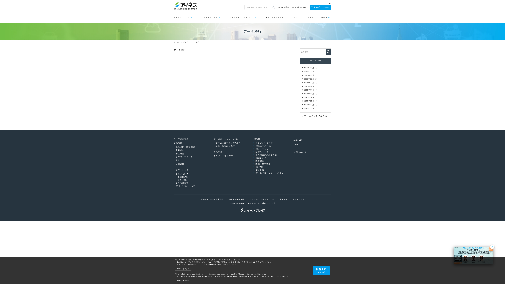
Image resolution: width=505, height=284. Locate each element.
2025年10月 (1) (310, 93)
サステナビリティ (182, 170)
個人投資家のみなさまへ (267, 154)
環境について (182, 174)
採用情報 (285, 7)
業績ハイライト (263, 151)
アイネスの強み (181, 138)
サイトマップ (298, 199)
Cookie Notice (183, 281)
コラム (295, 17)
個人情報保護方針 (236, 199)
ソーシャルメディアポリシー (262, 199)
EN (330, 3)
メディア (184, 42)
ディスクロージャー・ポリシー (271, 173)
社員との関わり (183, 180)
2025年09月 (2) (310, 97)
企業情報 (178, 142)
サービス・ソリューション (226, 138)
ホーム (176, 42)
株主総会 (260, 160)
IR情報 (257, 138)
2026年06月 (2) (310, 75)
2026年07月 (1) (310, 71)
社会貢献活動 (182, 177)
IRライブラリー (263, 148)
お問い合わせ (301, 7)
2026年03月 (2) (310, 79)
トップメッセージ (264, 142)
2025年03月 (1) (310, 104)
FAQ (296, 144)
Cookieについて (183, 269)
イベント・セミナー (275, 17)
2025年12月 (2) (310, 86)
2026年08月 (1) (310, 68)
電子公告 (260, 170)
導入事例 (218, 151)
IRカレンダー (262, 157)
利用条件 (283, 199)
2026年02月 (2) (310, 82)
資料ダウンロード (322, 7)
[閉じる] (492, 247)
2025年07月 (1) (310, 101)
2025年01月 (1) (310, 108)
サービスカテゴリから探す (228, 142)
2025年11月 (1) (310, 90)
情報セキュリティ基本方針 (212, 199)
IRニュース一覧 (263, 145)
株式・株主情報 (263, 164)
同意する (321, 270)
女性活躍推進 (182, 183)
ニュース (309, 17)
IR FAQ (259, 167)
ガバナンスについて (185, 186)
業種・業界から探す (225, 145)
